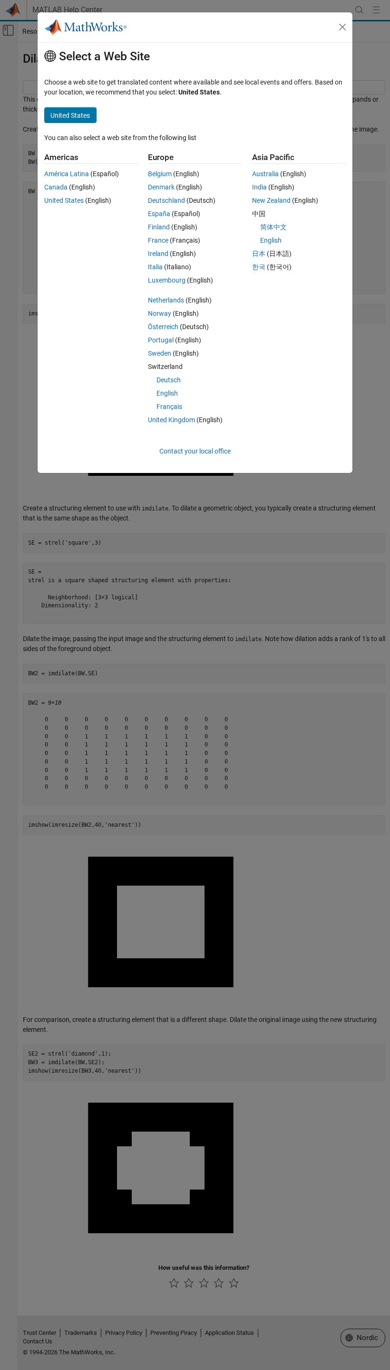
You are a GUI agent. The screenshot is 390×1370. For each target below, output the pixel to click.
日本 (258, 253)
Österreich (163, 327)
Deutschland (166, 200)
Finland (159, 227)
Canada (56, 187)
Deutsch (168, 380)
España (159, 213)
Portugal (161, 340)
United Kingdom (171, 420)
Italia (155, 267)
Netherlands (166, 300)
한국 (258, 267)
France (158, 240)
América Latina (66, 174)
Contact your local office (195, 451)
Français (169, 406)
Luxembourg (166, 280)
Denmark (161, 187)
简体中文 (273, 227)
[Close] (342, 27)
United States (64, 200)
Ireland (158, 253)
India (259, 187)
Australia (265, 174)
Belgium (160, 174)
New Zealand (271, 200)
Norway (159, 313)
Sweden (159, 353)
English (167, 393)
